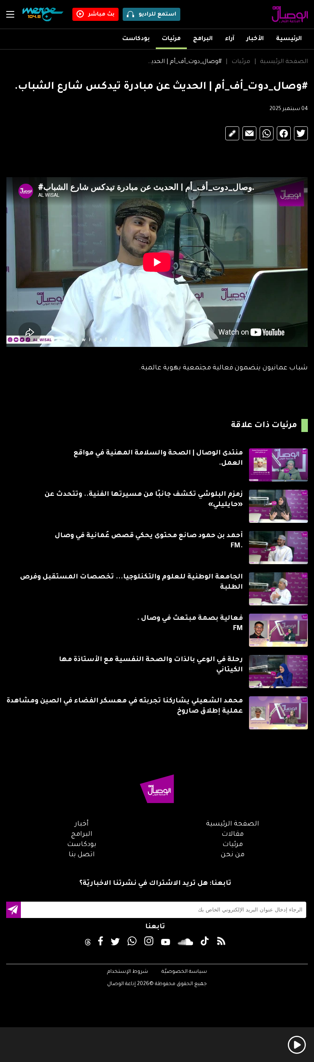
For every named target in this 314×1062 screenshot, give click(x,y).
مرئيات (171, 39)
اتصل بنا (82, 855)
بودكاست (136, 39)
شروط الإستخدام (127, 972)
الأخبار (255, 39)
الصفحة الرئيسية (284, 62)
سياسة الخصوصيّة (184, 972)
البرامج (203, 39)
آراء (229, 39)
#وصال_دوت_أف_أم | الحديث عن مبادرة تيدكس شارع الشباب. (184, 62)
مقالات (233, 834)
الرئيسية (289, 39)
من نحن (232, 855)
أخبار (82, 824)
